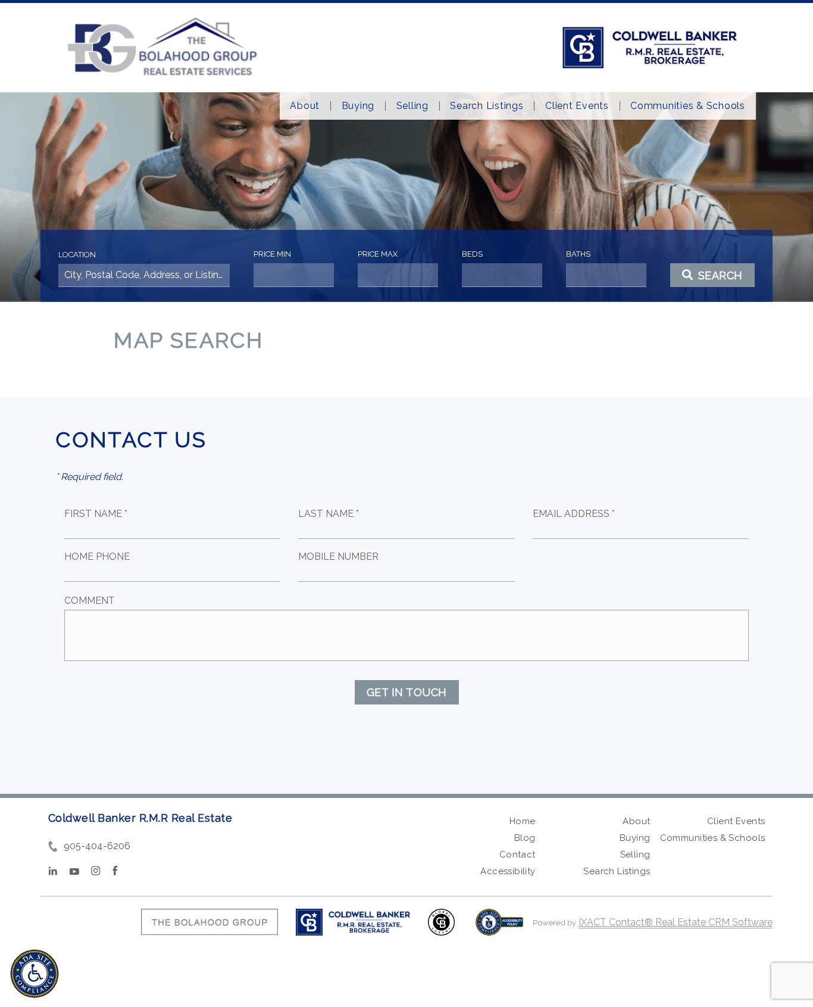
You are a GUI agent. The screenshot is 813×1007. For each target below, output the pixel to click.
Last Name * (328, 513)
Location (77, 254)
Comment (89, 600)
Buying (358, 106)
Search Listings (486, 106)
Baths (578, 254)
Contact (517, 854)
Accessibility (507, 871)
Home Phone (97, 556)
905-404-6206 (97, 846)
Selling (412, 106)
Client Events (577, 106)
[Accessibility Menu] (34, 973)
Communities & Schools (687, 106)
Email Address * (574, 513)
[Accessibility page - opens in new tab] (499, 928)
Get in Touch (407, 692)
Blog (525, 838)
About (305, 106)
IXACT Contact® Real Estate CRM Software (676, 922)
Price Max (378, 254)
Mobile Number (338, 556)
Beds (472, 254)
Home (522, 821)
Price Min (272, 254)
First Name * (95, 513)
